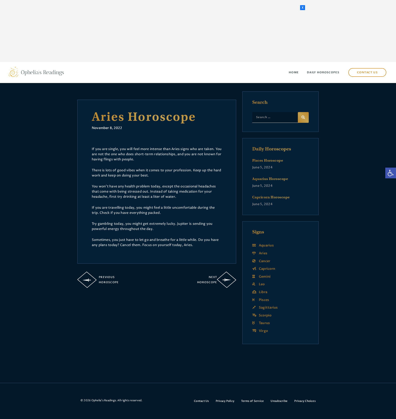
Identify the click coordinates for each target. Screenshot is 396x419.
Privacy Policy (225, 401)
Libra (263, 292)
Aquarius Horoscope (270, 178)
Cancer (264, 261)
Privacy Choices (305, 401)
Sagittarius (268, 307)
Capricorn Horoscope (271, 197)
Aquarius (266, 245)
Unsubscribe (279, 401)
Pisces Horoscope (267, 160)
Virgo (263, 331)
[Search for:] (280, 117)
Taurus (264, 323)
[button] (390, 173)
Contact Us (201, 401)
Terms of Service (252, 401)
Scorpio (265, 315)
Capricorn (267, 268)
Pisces (264, 300)
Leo (262, 284)
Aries (263, 253)
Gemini (265, 276)
